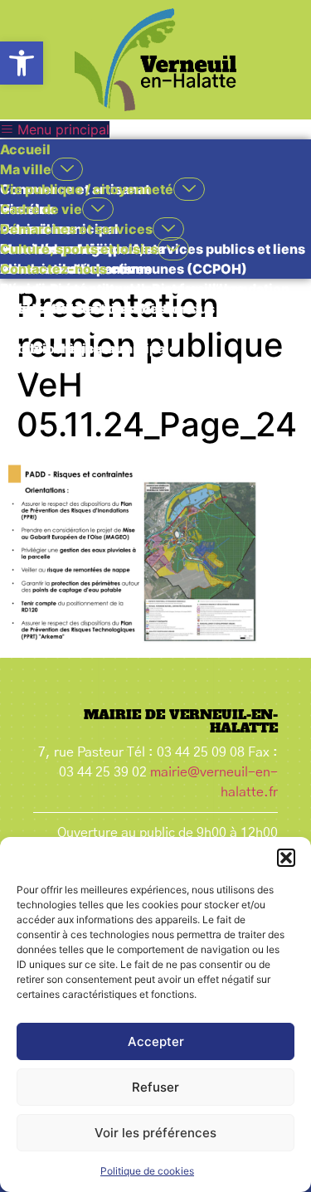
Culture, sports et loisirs (79, 249)
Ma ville (25, 169)
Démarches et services (76, 229)
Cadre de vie (41, 209)
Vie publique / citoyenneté (86, 189)
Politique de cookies (147, 1171)
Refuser (155, 1087)
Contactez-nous (53, 268)
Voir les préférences (155, 1133)
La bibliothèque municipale (88, 348)
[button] (21, 63)
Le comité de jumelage (74, 328)
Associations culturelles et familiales (122, 288)
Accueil (25, 149)
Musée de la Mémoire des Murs (101, 368)
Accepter (156, 1041)
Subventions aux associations (98, 308)
